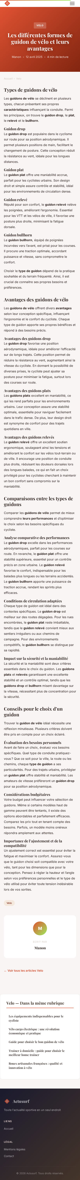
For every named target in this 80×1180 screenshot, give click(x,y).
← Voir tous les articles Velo (23, 970)
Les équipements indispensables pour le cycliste (36, 1018)
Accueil (8, 78)
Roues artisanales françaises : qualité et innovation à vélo (35, 1065)
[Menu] (72, 3)
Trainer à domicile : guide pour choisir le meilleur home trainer (37, 1053)
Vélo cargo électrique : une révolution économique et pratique (34, 1031)
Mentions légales (14, 1149)
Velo (40, 25)
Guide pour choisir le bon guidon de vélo (36, 1042)
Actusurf (21, 1101)
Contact (9, 1156)
